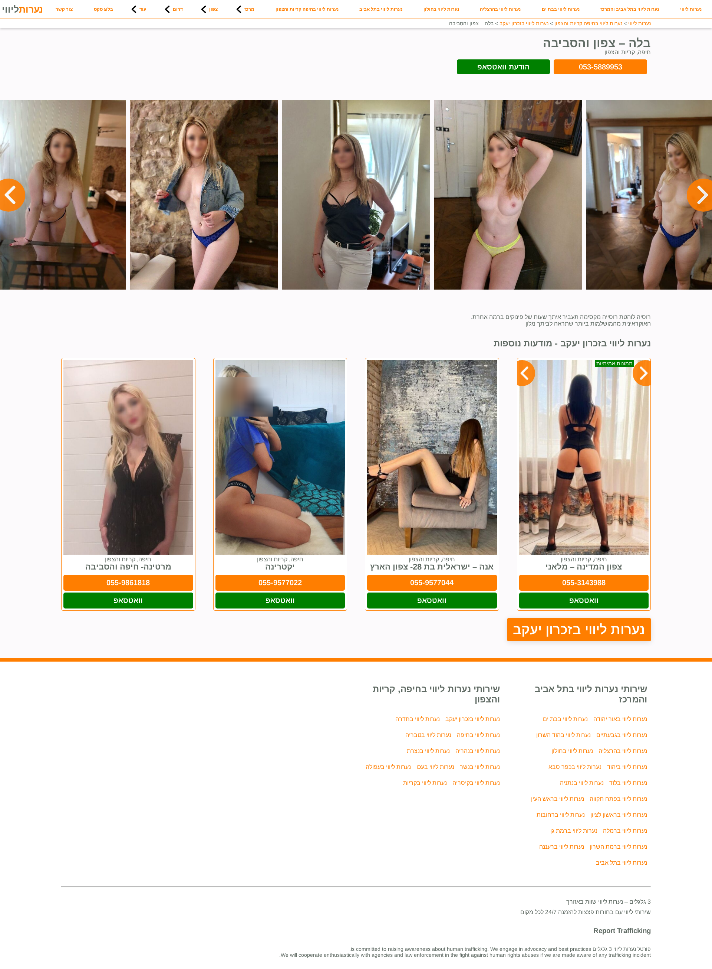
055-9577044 (432, 582)
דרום (178, 9)
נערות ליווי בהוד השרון (563, 735)
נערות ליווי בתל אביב (380, 9)
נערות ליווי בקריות (425, 783)
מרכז (249, 9)
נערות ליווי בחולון (441, 9)
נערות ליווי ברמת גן (573, 831)
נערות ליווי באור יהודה (620, 719)
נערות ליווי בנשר (480, 767)
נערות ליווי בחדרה (417, 719)
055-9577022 (280, 582)
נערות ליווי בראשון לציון (618, 815)
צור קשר (64, 9)
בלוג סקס (103, 9)
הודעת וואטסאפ (503, 67)
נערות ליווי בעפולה (388, 767)
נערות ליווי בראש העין (557, 799)
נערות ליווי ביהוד (627, 767)
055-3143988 (584, 582)
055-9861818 (128, 582)
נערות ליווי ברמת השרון (618, 847)
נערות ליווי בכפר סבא (574, 767)
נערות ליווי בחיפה (478, 735)
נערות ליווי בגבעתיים (621, 735)
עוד (142, 9)
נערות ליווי (691, 9)
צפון (213, 9)
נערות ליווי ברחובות (561, 815)
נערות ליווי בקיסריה (476, 783)
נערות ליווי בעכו (435, 767)
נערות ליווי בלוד (628, 783)
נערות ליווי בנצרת (428, 751)
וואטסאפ (584, 600)
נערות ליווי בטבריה (428, 735)
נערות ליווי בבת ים (561, 9)
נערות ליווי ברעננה (561, 847)
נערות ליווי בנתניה (582, 783)
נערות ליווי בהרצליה (500, 9)
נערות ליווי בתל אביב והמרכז (629, 9)
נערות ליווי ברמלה (625, 831)
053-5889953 (600, 67)
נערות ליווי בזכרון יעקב (579, 629)
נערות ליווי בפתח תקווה (618, 799)
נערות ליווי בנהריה (477, 751)
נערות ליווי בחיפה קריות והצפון (307, 9)
